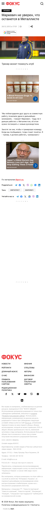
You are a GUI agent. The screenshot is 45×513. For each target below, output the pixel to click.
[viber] (31, 394)
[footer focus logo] (12, 357)
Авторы (27, 371)
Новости (6, 364)
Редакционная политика (9, 389)
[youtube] (25, 394)
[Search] (42, 3)
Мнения (28, 364)
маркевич (29, 190)
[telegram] (18, 394)
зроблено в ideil (9, 509)
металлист (15, 190)
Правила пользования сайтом (8, 381)
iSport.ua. (19, 180)
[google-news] (37, 394)
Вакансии (29, 375)
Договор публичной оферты (30, 381)
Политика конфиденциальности (15, 505)
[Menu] (3, 3)
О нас (4, 375)
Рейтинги (6, 368)
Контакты (35, 505)
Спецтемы (29, 368)
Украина (6, 10)
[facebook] (6, 394)
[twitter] (12, 394)
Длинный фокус (10, 371)
